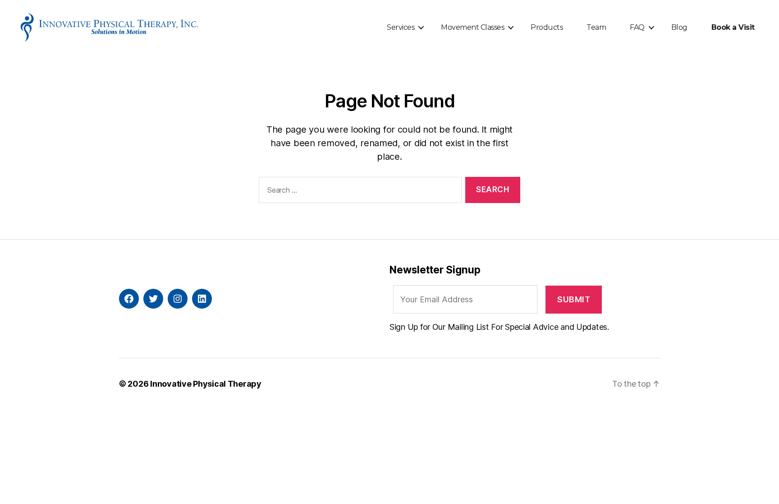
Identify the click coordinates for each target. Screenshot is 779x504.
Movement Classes (472, 27)
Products (547, 27)
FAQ (637, 27)
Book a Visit (733, 27)
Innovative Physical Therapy (205, 383)
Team (596, 27)
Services (400, 27)
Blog (679, 27)
